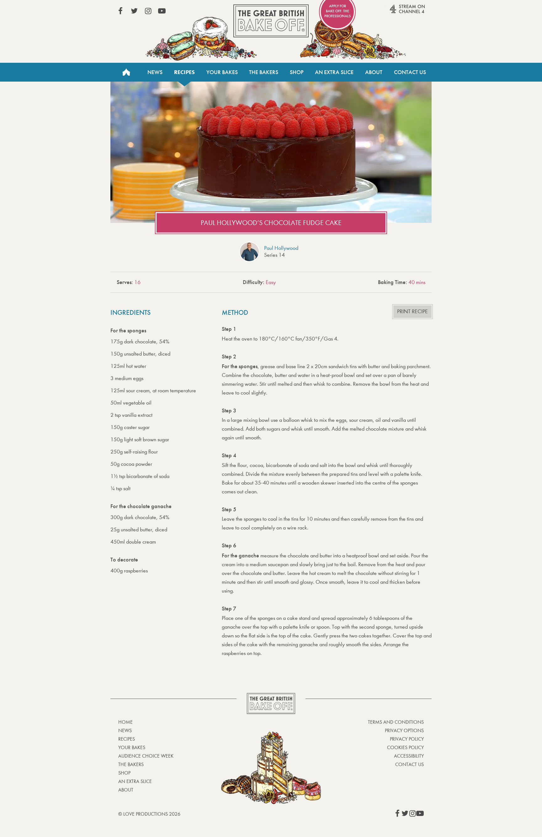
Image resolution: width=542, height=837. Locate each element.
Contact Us (410, 72)
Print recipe (412, 311)
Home (126, 72)
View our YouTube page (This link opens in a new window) (162, 11)
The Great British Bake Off (271, 20)
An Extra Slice (334, 72)
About (373, 72)
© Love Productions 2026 (149, 814)
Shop (297, 72)
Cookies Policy (405, 747)
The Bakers (263, 72)
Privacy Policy (407, 739)
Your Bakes (222, 72)
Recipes (184, 72)
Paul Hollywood (281, 248)
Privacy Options (404, 730)
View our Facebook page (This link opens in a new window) (120, 11)
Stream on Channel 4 (395, 12)
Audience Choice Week (145, 756)
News (154, 72)
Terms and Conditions (396, 722)
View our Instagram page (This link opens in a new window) (148, 11)
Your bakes (131, 747)
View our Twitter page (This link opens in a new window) (134, 11)
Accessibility (409, 756)
